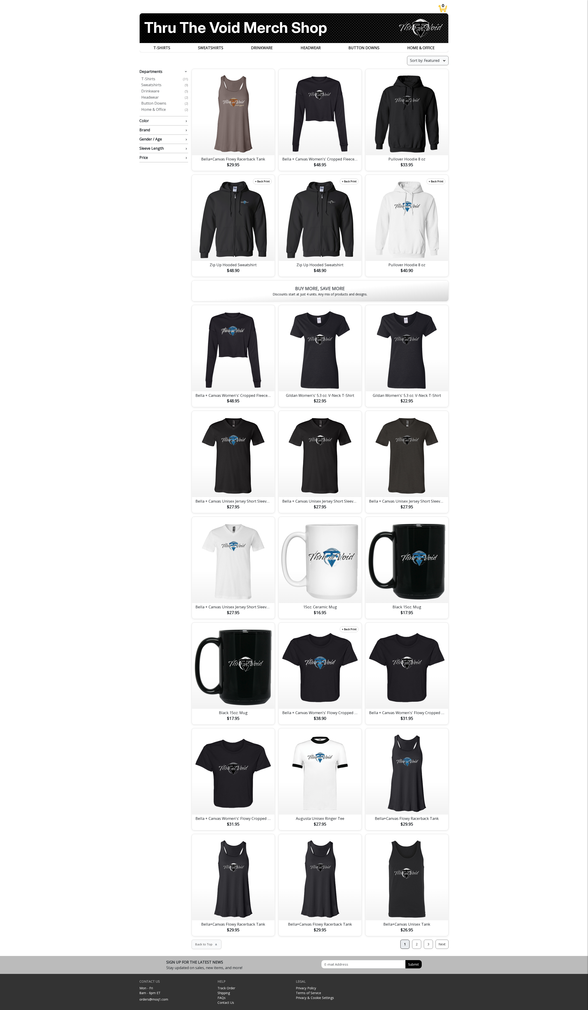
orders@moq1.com (153, 999)
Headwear (311, 47)
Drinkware (262, 47)
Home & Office (421, 47)
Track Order (226, 988)
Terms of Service (308, 993)
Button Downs (363, 47)
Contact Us (226, 1002)
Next (442, 944)
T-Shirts (161, 47)
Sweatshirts (210, 47)
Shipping (224, 993)
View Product (233, 146)
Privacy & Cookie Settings (315, 998)
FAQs (222, 998)
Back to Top (206, 944)
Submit (413, 964)
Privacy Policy (306, 988)
